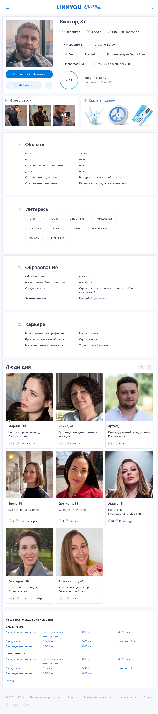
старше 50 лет (127, 641)
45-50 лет (124, 632)
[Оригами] (94, 115)
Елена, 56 (15, 503)
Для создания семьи (19, 646)
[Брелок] (118, 115)
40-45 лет (87, 646)
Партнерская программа (45, 697)
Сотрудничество (128, 697)
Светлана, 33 (68, 503)
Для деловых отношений (22, 632)
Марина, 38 (17, 426)
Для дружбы (13, 641)
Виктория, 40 (18, 581)
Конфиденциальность (97, 697)
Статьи (148, 697)
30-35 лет (87, 632)
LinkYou (19, 697)
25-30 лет (49, 646)
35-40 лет (87, 641)
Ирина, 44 (65, 426)
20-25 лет (49, 641)
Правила (72, 697)
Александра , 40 (70, 581)
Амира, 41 (115, 503)
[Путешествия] (142, 115)
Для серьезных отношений (53, 634)
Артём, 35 (115, 426)
